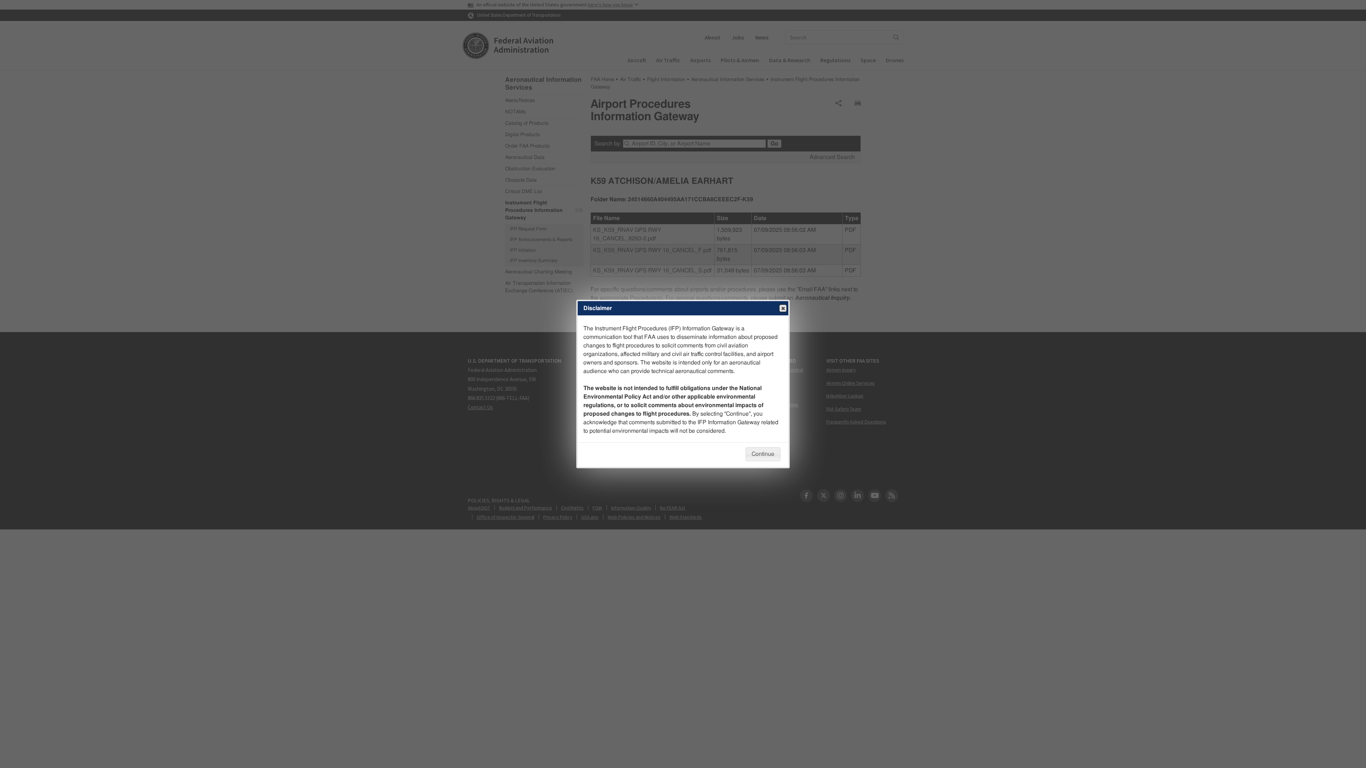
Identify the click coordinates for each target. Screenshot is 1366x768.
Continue (763, 454)
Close (783, 308)
